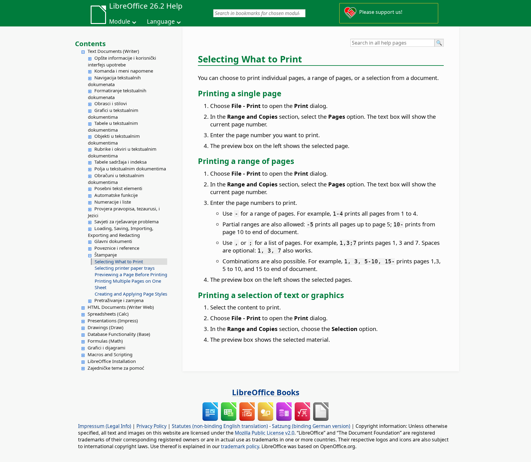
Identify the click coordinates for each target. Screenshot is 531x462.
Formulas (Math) (105, 341)
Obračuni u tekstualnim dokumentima (116, 178)
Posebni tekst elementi (118, 188)
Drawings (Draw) (106, 327)
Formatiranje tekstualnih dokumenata (117, 93)
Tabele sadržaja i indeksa (120, 162)
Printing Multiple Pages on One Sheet (128, 284)
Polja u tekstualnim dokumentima (130, 168)
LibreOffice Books (265, 392)
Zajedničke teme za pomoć (116, 368)
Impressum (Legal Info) (104, 426)
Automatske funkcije (116, 195)
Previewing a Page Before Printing (131, 274)
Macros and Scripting (110, 354)
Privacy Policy (151, 426)
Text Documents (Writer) (113, 51)
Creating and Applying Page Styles (131, 294)
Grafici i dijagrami (106, 348)
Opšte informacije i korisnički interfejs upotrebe (122, 61)
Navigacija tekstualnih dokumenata (114, 80)
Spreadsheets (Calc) (108, 314)
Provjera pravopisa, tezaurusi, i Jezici (124, 211)
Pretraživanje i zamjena (119, 300)
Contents (90, 43)
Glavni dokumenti (113, 241)
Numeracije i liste (112, 202)
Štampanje (105, 255)
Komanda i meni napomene (123, 71)
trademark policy (240, 446)
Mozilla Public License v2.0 (264, 432)
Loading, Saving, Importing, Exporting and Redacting (120, 231)
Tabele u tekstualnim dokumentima (113, 126)
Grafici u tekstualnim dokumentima (113, 113)
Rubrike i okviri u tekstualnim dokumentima (122, 152)
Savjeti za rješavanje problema (126, 221)
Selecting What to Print (119, 261)
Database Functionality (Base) (119, 334)
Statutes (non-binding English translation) (220, 426)
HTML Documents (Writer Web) (121, 307)
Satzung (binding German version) (311, 426)
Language (161, 22)
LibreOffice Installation (112, 361)
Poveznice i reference (116, 248)
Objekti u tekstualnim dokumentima (114, 139)
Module (119, 22)
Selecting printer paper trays (125, 268)
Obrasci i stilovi (110, 103)
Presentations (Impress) (113, 320)
